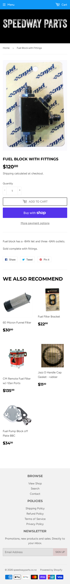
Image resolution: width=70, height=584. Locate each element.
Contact (35, 493)
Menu (10, 4)
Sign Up (60, 552)
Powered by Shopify (51, 569)
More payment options (35, 223)
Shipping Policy (35, 508)
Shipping (8, 173)
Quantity (8, 183)
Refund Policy (35, 513)
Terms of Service (35, 519)
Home (6, 48)
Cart (64, 4)
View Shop (35, 483)
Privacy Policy (35, 524)
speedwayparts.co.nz (25, 569)
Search (35, 488)
